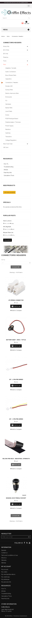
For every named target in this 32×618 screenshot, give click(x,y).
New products (9, 185)
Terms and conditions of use (9, 555)
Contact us (4, 552)
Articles (6, 169)
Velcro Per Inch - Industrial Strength (16, 458)
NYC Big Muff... (7, 226)
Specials (6, 202)
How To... (6, 164)
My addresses (5, 579)
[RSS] (27, 543)
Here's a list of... (7, 220)
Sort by (3, 259)
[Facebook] (24, 543)
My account (4, 569)
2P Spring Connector (16, 300)
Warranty (3, 560)
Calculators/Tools (9, 175)
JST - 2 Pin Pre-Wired (16, 379)
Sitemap (3, 562)
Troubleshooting (8, 166)
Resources (7, 158)
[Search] (29, 18)
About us (3, 557)
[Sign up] (29, 536)
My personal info (6, 582)
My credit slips (5, 577)
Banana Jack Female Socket (16, 498)
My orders (4, 572)
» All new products (9, 192)
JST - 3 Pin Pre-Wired (16, 419)
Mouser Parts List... (8, 232)
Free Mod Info (8, 172)
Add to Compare (16, 310)
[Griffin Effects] (16, 12)
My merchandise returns (8, 574)
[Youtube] (29, 543)
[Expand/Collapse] (27, 46)
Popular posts (9, 215)
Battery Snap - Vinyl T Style (16, 339)
